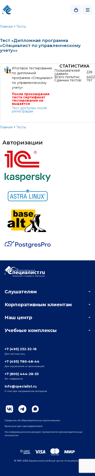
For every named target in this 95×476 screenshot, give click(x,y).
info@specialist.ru (21, 386)
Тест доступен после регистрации (29, 109)
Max (35, 409)
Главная (6, 26)
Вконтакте (9, 409)
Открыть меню (87, 10)
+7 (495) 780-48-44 (22, 361)
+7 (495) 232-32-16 (21, 349)
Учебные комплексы (31, 330)
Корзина (76, 10)
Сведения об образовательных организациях (32, 420)
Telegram (22, 409)
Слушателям (21, 291)
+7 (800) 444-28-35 (22, 374)
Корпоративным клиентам (38, 304)
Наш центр (18, 317)
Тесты (21, 26)
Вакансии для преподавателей (23, 426)
